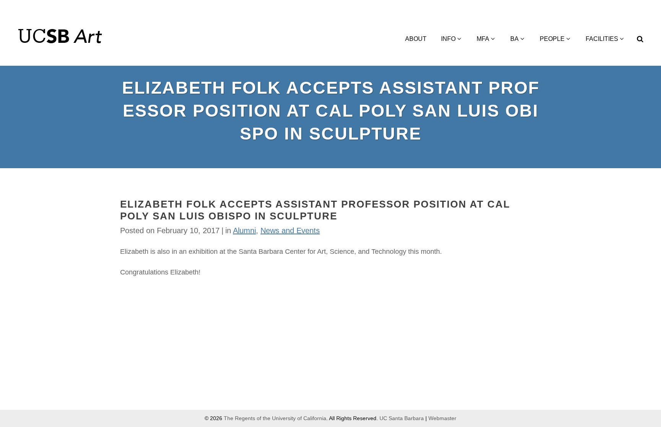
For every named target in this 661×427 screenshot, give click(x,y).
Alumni (244, 230)
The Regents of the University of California (275, 418)
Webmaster (442, 418)
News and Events (290, 230)
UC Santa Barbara (401, 418)
